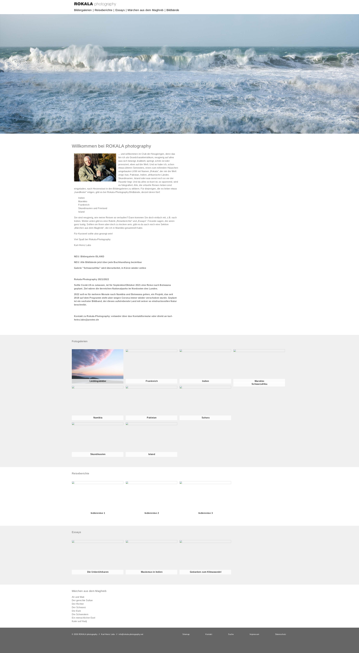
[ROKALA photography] (95, 5)
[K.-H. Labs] (95, 181)
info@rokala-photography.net (131, 634)
